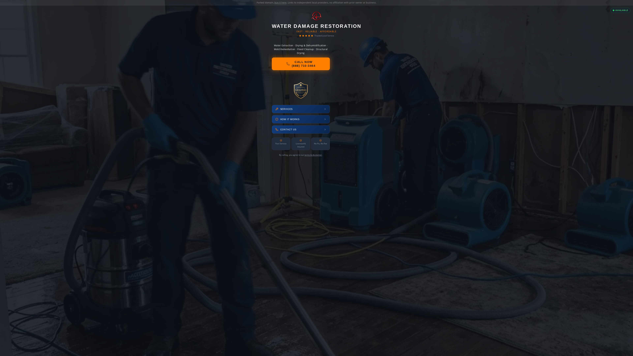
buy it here (280, 2)
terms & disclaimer (313, 155)
